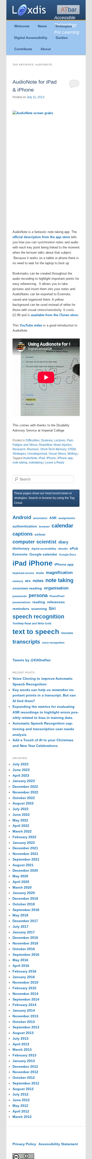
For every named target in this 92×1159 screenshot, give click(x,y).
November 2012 (25, 1072)
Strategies (63, 26)
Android (22, 517)
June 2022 (21, 815)
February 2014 (24, 1005)
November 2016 (25, 943)
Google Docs (67, 554)
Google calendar (43, 554)
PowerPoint (57, 596)
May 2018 (20, 915)
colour (40, 534)
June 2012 (21, 1100)
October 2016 (24, 949)
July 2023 (20, 764)
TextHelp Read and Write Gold (32, 623)
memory (18, 581)
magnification (59, 572)
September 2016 (26, 955)
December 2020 (25, 870)
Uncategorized (37, 453)
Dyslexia (47, 440)
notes (38, 580)
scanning (39, 609)
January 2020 (24, 893)
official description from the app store (41, 237)
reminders (21, 609)
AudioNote (30, 458)
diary (63, 542)
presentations (21, 602)
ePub (74, 548)
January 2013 (24, 1061)
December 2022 (25, 786)
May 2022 (20, 820)
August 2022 (23, 803)
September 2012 (26, 1083)
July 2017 (20, 926)
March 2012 (22, 1117)
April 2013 (21, 1044)
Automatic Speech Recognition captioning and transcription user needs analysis (43, 729)
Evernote (20, 554)
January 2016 (24, 977)
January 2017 (24, 932)
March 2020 (22, 887)
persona (38, 595)
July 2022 (20, 809)
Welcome (21, 26)
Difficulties (32, 440)
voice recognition (53, 642)
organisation (56, 588)
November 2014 (25, 994)
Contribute (23, 49)
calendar (62, 526)
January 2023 (24, 781)
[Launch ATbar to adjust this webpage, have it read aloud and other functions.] (68, 9)
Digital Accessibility (30, 38)
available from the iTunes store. (55, 315)
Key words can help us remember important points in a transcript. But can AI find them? (44, 695)
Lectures (60, 440)
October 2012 (24, 1078)
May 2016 (20, 960)
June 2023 (21, 770)
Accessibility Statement (58, 1144)
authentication (25, 526)
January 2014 (24, 1010)
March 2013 (22, 1049)
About (45, 49)
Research (19, 449)
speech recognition (38, 616)
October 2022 (24, 798)
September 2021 (26, 859)
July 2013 (20, 1038)
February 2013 (24, 1055)
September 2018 (26, 910)
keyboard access (23, 573)
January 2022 (24, 843)
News (42, 26)
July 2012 (20, 1094)
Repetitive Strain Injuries (55, 445)
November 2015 (25, 982)
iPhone (51, 458)
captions (23, 534)
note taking (20, 462)
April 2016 (21, 966)
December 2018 (25, 898)
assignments (66, 518)
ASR (52, 518)
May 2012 (20, 1106)
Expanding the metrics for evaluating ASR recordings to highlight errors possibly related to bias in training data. (46, 712)
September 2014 (26, 999)
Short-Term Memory (53, 449)
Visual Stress (57, 453)
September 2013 (26, 1027)
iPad (42, 458)
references (56, 602)
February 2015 (24, 988)
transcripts (26, 642)
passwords (20, 596)
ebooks (63, 548)
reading (38, 602)
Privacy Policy (24, 1144)
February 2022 (24, 837)
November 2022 (25, 792)
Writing (72, 453)
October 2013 (24, 1022)
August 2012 (23, 1089)
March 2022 (22, 831)
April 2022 (21, 826)
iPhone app (65, 458)
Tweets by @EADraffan (32, 660)
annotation (40, 518)
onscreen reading (27, 588)
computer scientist (34, 541)
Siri (52, 608)
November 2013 (25, 1016)
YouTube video (31, 325)
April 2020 (21, 882)
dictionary (21, 548)
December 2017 (25, 921)
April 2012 (21, 1111)
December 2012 (25, 1066)
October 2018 (24, 904)
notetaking (36, 462)
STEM (72, 449)
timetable (67, 633)
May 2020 (20, 876)
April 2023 (21, 775)
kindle (40, 573)
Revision (33, 449)
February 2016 (24, 971)
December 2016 (25, 938)
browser (44, 526)
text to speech (36, 631)
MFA (28, 581)
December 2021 (25, 848)
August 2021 (23, 865)
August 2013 (23, 1033)
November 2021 (25, 854)
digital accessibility (43, 548)
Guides (62, 38)
